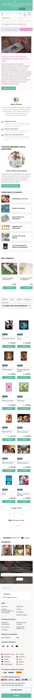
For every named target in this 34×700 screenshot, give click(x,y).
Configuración (16, 690)
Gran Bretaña (8, 664)
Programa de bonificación (20, 627)
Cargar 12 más (16, 508)
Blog (17, 637)
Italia (20, 659)
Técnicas (4, 606)
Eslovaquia (7, 657)
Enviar (19, 579)
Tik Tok (17, 538)
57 (22, 515)
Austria (21, 664)
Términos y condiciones (5, 623)
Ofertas (18, 609)
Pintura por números (10, 29)
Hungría (21, 654)
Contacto (4, 630)
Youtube (26, 538)
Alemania (7, 662)
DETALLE (10, 287)
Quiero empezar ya (8, 88)
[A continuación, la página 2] (16, 514)
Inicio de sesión (19, 13)
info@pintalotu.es (11, 597)
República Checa (9, 654)
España (21, 662)
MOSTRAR (22, 9)
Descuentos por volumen (21, 623)
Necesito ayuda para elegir (10, 186)
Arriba (18, 526)
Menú (2, 14)
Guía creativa (5, 637)
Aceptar (16, 696)
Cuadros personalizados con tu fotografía (7, 610)
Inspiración (19, 606)
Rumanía (22, 657)
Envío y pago (5, 627)
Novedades (19, 612)
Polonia (6, 659)
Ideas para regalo (21, 615)
